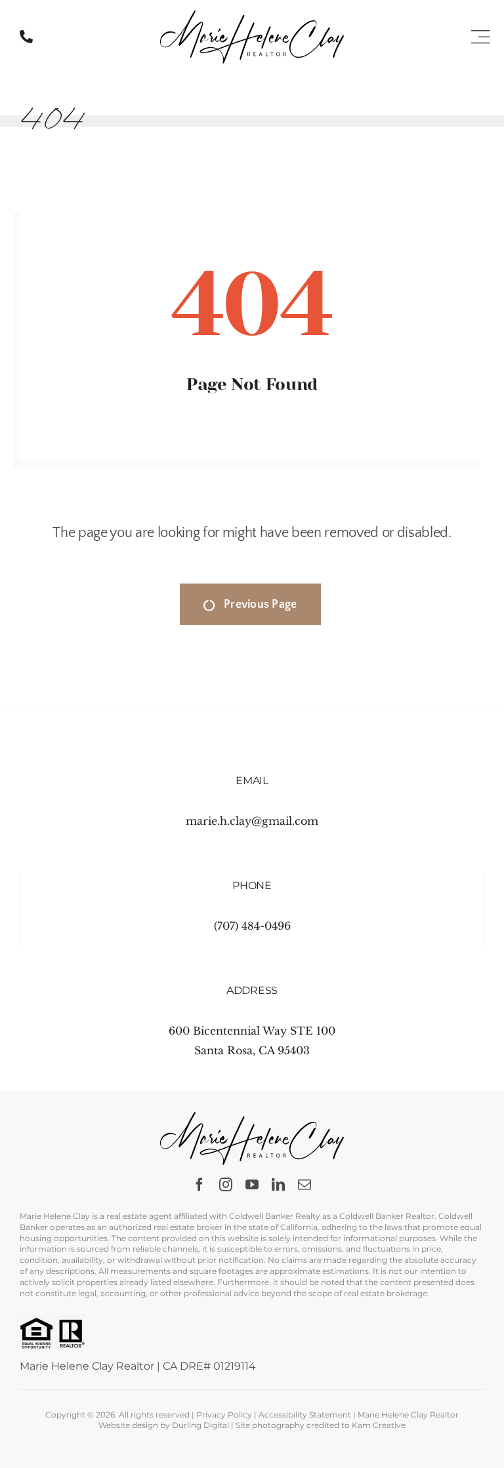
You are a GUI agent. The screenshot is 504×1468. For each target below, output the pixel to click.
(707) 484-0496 (252, 925)
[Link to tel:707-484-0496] (26, 36)
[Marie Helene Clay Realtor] (252, 15)
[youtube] (252, 1184)
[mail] (304, 1184)
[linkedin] (278, 1184)
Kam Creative (379, 1425)
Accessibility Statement (305, 1414)
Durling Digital (200, 1425)
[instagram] (225, 1184)
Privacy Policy (224, 1414)
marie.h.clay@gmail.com (252, 820)
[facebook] (199, 1184)
